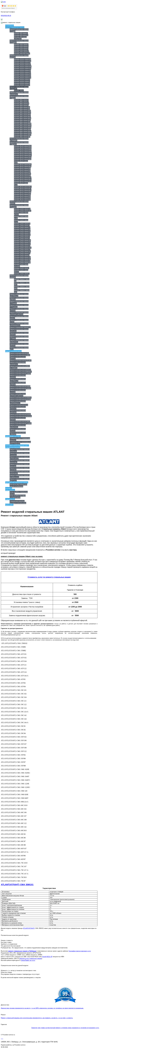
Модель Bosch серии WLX (22, 190)
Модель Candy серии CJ (22, 238)
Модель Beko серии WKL (22, 116)
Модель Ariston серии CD (22, 78)
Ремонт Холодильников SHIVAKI (21, 416)
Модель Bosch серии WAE (22, 150)
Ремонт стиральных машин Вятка (19, 348)
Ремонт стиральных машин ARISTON (19, 56)
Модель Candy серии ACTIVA (21, 213)
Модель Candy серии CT (22, 250)
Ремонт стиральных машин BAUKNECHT (19, 93)
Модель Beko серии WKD (22, 113)
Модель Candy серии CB (22, 229)
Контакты (8, 488)
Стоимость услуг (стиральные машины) (20, 439)
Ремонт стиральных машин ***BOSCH (19, 143)
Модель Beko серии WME (22, 127)
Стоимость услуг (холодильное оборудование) (20, 443)
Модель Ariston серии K (22, 79)
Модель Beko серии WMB (22, 124)
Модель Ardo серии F (21, 44)
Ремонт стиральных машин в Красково (20, 465)
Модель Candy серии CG (22, 235)
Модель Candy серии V (21, 274)
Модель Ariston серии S (22, 83)
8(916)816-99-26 (6, 15)
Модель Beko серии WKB (22, 111)
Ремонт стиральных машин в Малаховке (20, 461)
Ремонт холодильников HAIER (20, 386)
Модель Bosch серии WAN (23, 153)
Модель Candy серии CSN (22, 248)
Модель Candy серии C (21, 225)
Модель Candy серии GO (22, 259)
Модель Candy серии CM (22, 240)
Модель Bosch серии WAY (22, 166)
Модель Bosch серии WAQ (23, 155)
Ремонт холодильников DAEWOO (18, 376)
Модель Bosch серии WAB (22, 148)
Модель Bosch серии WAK (22, 151)
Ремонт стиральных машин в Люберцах (20, 450)
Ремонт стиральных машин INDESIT (19, 317)
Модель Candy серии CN (22, 242)
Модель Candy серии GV (22, 262)
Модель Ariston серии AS (22, 70)
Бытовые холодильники (18, 503)
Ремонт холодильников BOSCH (20, 370)
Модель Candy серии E (21, 255)
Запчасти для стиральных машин (16, 483)
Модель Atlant (19, 90)
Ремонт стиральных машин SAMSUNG (19, 330)
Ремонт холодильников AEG (19, 353)
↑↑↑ (2, 1038)
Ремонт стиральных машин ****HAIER (19, 302)
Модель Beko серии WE (22, 109)
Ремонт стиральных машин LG (20, 327)
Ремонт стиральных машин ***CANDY (19, 206)
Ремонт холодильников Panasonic (18, 408)
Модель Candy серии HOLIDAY (21, 265)
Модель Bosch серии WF (22, 172)
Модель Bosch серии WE (22, 170)
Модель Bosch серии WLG (22, 179)
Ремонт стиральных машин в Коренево (20, 469)
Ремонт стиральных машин (14, 28)
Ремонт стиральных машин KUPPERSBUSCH (19, 324)
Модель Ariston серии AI (22, 63)
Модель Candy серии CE (22, 233)
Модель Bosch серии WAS (22, 157)
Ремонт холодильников (13, 351)
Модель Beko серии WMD (22, 126)
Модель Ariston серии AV (22, 74)
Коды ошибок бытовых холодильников (18, 496)
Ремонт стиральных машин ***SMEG (19, 337)
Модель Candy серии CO (22, 244)
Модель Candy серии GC (22, 257)
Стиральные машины (17, 501)
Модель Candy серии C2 (22, 227)
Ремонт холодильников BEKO (20, 366)
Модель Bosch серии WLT (22, 188)
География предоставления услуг (80, 951)
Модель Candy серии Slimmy (21, 271)
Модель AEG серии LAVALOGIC (20, 38)
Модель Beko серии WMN (22, 133)
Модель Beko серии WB (22, 107)
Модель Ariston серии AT (22, 72)
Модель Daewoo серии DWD (21, 287)
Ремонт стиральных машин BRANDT (19, 202)
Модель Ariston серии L (22, 81)
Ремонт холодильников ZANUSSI (18, 430)
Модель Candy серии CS (22, 246)
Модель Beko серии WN (22, 137)
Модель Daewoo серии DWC (21, 284)
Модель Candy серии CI (22, 237)
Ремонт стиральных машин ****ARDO (19, 41)
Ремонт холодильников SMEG (20, 421)
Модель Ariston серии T (22, 85)
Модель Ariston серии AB (22, 59)
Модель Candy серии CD (22, 231)
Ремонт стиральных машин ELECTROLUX (19, 295)
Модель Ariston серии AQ (22, 68)
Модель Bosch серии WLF (22, 177)
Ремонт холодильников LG (19, 405)
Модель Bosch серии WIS (22, 174)
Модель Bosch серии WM (22, 192)
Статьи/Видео (10, 499)
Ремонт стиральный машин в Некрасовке (20, 472)
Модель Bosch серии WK (22, 176)
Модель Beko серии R (21, 105)
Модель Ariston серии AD (22, 61)
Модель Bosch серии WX (22, 200)
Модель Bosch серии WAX (22, 164)
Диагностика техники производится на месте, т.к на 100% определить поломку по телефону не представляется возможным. (42, 1008)
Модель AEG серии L (21, 33)
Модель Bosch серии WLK (22, 181)
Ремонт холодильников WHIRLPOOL (18, 426)
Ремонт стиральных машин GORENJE (19, 299)
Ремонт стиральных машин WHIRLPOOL (19, 341)
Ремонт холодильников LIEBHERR (18, 434)
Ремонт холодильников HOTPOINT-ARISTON (18, 395)
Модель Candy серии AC (22, 209)
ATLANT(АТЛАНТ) (29, 928)
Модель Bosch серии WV (22, 198)
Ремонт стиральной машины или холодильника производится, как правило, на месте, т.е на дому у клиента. (37, 1018)
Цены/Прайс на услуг (28, 960)
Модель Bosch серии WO (22, 194)
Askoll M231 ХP (47, 956)
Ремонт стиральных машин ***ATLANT (19, 88)
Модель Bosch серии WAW (21, 162)
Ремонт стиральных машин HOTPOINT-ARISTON (19, 313)
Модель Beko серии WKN (22, 118)
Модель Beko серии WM (22, 122)
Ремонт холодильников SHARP (20, 414)
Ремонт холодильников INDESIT (20, 398)
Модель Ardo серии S (21, 48)
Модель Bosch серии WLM (21, 184)
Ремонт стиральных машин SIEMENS (19, 334)
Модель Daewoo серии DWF (21, 291)
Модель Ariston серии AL (22, 65)
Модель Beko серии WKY (22, 120)
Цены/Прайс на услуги (13, 436)
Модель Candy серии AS (22, 224)
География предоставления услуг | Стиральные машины (17, 446)
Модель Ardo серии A (21, 46)
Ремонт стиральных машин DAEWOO (19, 276)
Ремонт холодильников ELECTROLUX (18, 380)
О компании (9, 26)
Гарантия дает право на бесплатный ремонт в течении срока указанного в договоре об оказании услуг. (65, 1028)
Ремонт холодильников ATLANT (20, 360)
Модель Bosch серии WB (22, 168)
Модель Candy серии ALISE (21, 217)
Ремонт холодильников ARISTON (18, 358)
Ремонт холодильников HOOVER (18, 391)
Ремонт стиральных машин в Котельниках (20, 458)
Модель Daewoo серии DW (21, 280)
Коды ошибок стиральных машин (19, 493)
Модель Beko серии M (21, 103)
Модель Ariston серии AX (22, 76)
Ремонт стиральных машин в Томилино (20, 454)
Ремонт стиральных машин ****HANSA (19, 306)
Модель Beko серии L (21, 102)
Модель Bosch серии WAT (22, 159)
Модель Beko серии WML (22, 131)
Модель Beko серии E (21, 100)
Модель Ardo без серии (22, 53)
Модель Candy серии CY (22, 253)
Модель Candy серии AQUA (21, 221)
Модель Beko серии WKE (22, 115)
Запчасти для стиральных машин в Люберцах (18, 485)
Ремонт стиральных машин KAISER (19, 321)
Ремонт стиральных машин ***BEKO (19, 97)
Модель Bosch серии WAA (22, 146)
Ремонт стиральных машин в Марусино (20, 480)
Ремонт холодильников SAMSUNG (18, 411)
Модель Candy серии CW (22, 251)
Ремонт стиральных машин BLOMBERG (19, 139)
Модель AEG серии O (21, 35)
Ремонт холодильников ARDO (20, 355)
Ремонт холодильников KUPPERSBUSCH (18, 402)
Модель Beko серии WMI (22, 129)
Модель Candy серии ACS (22, 211)
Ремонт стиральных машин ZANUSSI (19, 345)
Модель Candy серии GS (22, 261)
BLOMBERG (13, 368)
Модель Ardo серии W (21, 52)
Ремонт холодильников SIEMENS (18, 419)
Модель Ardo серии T (21, 50)
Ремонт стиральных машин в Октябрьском (20, 476)
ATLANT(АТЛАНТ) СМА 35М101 (17, 884)
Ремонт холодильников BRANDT (21, 372)
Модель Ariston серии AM (22, 66)
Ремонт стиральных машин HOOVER (19, 310)
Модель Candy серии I (21, 268)
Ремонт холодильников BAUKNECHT (18, 363)
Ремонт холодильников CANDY (20, 373)
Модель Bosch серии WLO (23, 187)
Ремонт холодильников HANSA (20, 388)
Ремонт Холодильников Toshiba (20, 423)
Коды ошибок (10, 490)
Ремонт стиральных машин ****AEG (19, 30)
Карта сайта (9, 505)
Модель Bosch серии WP (22, 196)
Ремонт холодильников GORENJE (18, 384)
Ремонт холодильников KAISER (20, 399)
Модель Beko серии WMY (22, 135)
